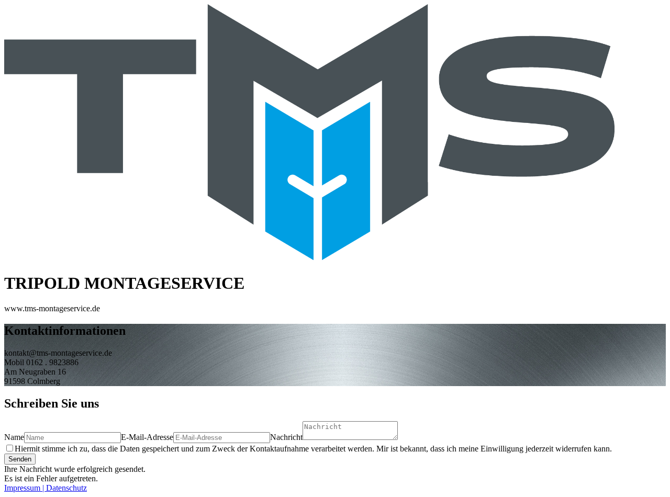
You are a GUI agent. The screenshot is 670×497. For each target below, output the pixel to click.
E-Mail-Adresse (147, 437)
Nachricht (286, 437)
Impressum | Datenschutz (45, 487)
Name (14, 437)
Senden (19, 459)
